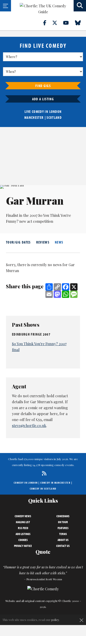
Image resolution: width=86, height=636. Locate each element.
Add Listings (23, 534)
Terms (63, 534)
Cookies (23, 540)
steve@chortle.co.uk (29, 425)
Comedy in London (26, 482)
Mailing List (23, 522)
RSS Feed (23, 528)
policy (55, 620)
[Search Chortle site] (80, 5)
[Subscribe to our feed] (43, 473)
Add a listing (43, 99)
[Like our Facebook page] (47, 22)
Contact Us (63, 546)
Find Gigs (43, 85)
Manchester (34, 117)
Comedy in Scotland (43, 488)
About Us (63, 540)
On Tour (63, 522)
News (59, 242)
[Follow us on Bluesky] (80, 22)
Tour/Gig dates (18, 242)
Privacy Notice (23, 546)
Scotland (54, 117)
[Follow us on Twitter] (57, 22)
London (55, 111)
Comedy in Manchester (55, 482)
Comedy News (23, 516)
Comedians (62, 516)
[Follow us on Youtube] (68, 22)
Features (63, 528)
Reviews (42, 242)
